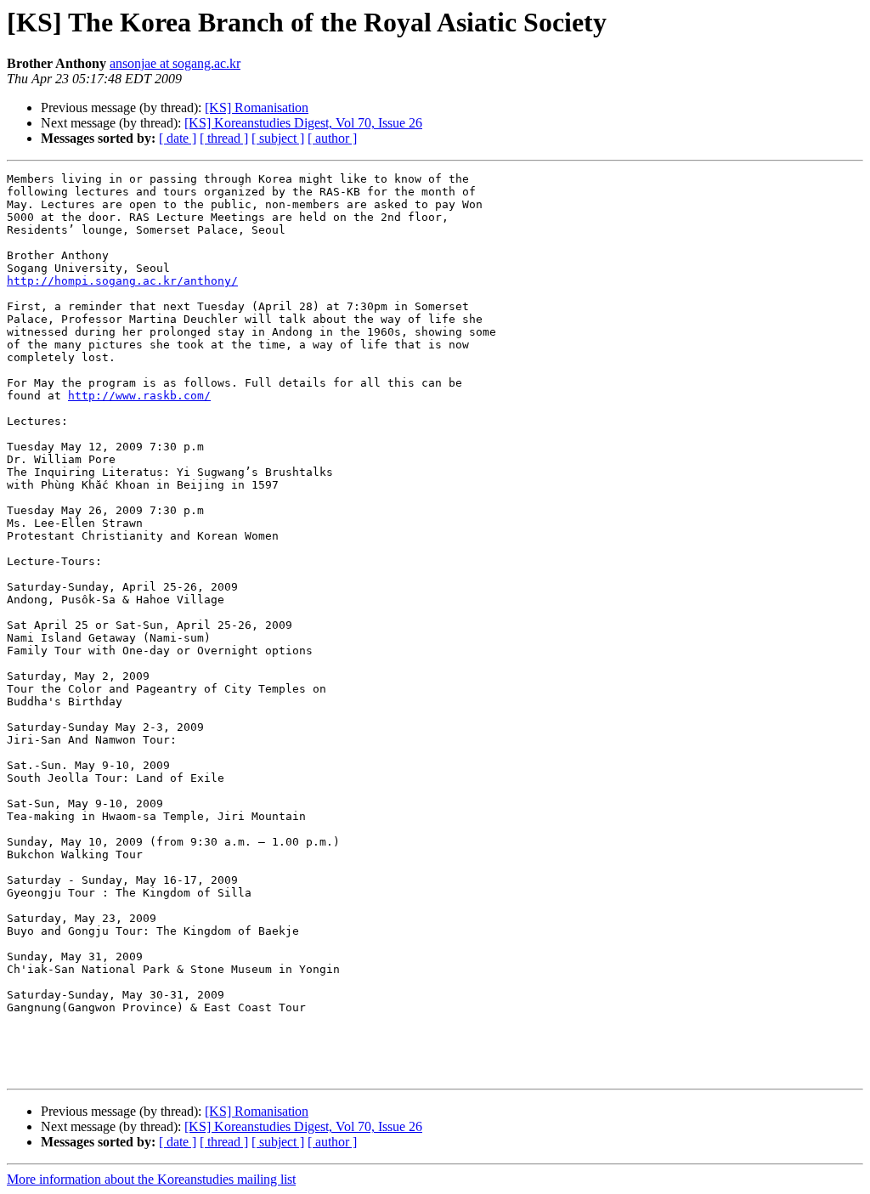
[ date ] (177, 138)
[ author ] (332, 138)
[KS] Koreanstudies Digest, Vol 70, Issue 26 (303, 123)
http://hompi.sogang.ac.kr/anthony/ (122, 280)
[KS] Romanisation (256, 107)
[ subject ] (277, 138)
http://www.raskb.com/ (139, 395)
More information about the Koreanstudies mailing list (151, 1179)
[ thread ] (224, 138)
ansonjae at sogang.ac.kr (175, 63)
